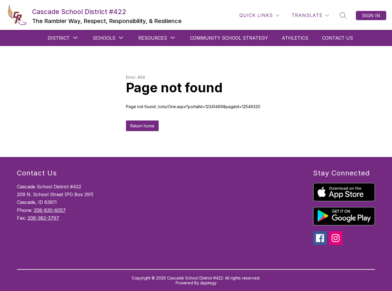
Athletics (295, 38)
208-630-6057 (50, 210)
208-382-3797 (43, 218)
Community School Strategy (229, 38)
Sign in (371, 15)
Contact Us (337, 38)
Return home (142, 125)
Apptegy (208, 282)
